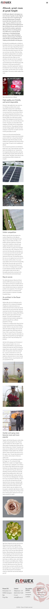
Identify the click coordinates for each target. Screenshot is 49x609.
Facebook (28, 592)
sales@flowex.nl (18, 597)
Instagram (28, 594)
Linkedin (27, 596)
